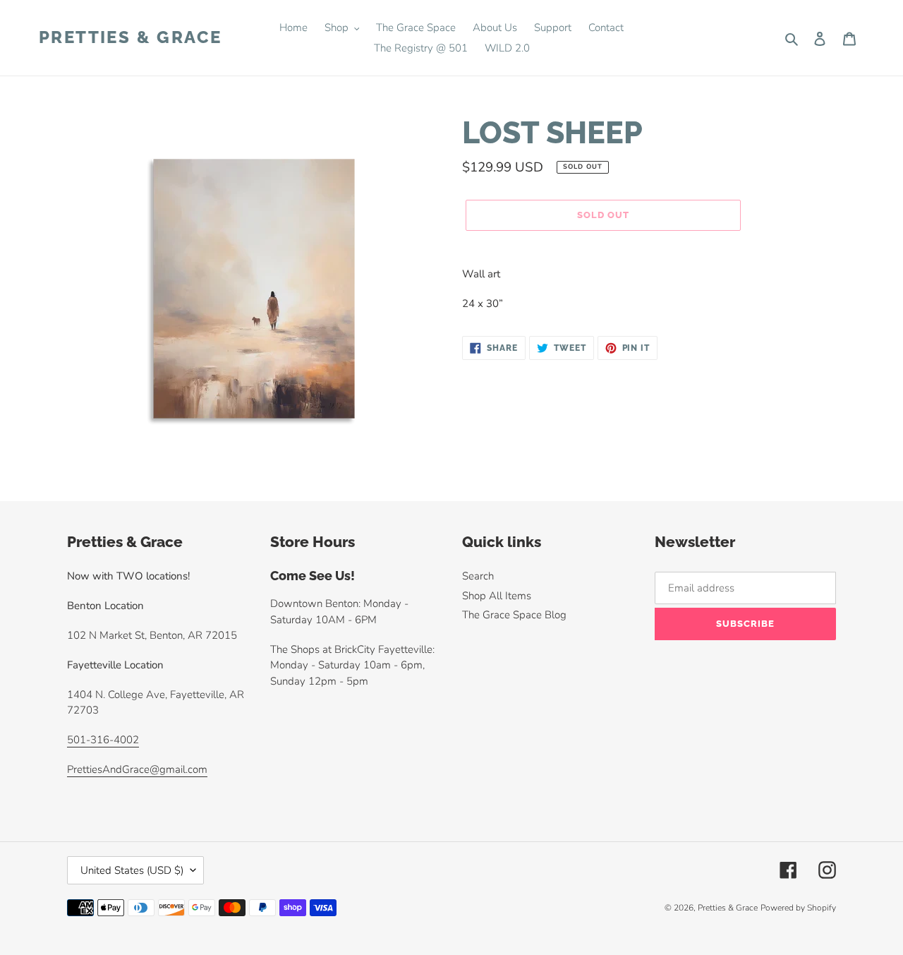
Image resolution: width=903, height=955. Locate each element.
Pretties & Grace (130, 37)
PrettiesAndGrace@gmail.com (137, 769)
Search (478, 576)
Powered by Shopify (798, 907)
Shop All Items (496, 596)
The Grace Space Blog (514, 615)
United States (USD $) (131, 870)
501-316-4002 (103, 740)
